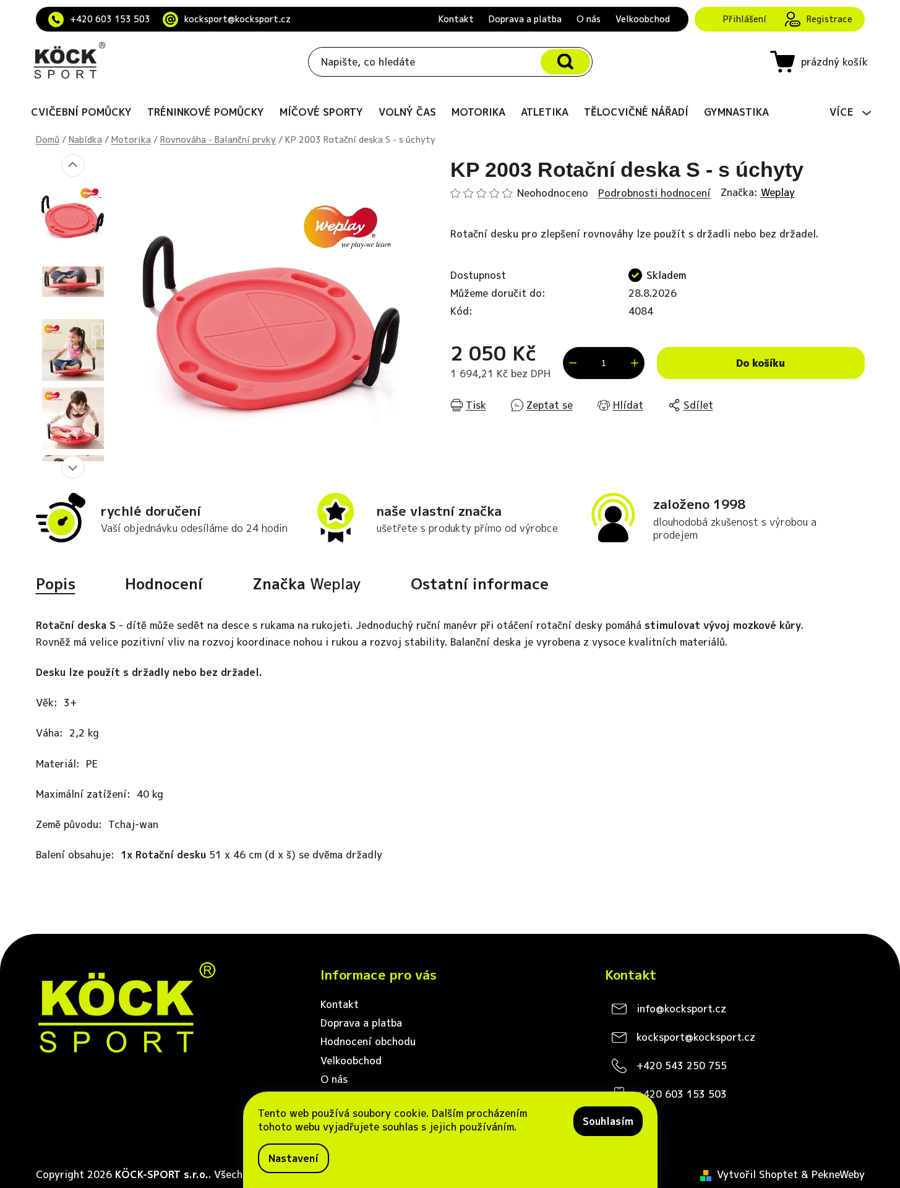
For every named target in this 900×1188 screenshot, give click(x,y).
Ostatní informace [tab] (480, 583)
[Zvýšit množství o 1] (634, 363)
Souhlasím (608, 1121)
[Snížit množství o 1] (573, 363)
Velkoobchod (642, 19)
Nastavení (293, 1158)
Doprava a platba (525, 19)
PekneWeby (838, 1174)
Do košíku (760, 363)
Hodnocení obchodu (368, 1041)
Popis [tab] (55, 583)
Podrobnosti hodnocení (654, 193)
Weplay (778, 192)
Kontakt (456, 19)
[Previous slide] (72, 165)
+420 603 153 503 (110, 19)
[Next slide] (72, 467)
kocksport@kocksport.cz (237, 19)
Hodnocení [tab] (164, 583)
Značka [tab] (306, 583)
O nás (588, 19)
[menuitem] (81, 112)
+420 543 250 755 (681, 1065)
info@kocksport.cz (681, 1008)
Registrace (829, 19)
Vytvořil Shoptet (757, 1174)
